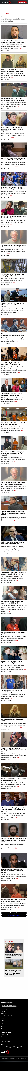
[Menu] (2, 2)
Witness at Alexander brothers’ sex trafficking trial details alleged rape (12, 334)
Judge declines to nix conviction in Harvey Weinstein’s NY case (12, 543)
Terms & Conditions (5, 1034)
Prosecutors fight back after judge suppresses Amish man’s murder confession (12, 453)
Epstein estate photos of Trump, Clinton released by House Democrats (13, 662)
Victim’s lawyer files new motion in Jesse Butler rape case (12, 691)
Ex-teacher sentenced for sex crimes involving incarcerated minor (13, 900)
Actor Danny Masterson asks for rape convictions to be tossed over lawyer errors (13, 840)
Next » (18, 915)
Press (2, 1028)
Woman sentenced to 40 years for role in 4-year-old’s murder (14, 779)
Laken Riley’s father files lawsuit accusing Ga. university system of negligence (12, 129)
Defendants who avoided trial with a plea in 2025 (13, 633)
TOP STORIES (9, 941)
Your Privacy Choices (5, 1041)
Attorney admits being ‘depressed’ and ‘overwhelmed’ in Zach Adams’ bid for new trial (14, 809)
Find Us (2, 1020)
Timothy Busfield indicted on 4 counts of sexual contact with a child (13, 246)
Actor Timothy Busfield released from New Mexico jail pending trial (13, 363)
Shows (2, 1018)
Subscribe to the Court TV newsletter (9, 1005)
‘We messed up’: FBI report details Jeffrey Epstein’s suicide (12, 275)
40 (16, 915)
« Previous (10, 915)
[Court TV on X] (14, 1047)
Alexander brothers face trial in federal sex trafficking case (11, 394)
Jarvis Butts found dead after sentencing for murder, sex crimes (12, 41)
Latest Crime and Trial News (7, 1016)
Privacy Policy (4, 1037)
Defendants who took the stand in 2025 (12, 720)
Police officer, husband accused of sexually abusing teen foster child (12, 70)
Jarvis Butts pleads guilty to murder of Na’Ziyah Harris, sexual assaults (14, 217)
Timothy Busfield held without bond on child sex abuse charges (14, 423)
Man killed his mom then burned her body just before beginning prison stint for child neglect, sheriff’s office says (13, 972)
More (21, 48)
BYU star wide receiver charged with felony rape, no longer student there (13, 188)
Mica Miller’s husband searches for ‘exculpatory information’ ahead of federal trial (13, 956)
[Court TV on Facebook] (7, 1047)
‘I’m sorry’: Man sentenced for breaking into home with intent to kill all (13, 750)
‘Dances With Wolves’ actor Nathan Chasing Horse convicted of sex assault (12, 305)
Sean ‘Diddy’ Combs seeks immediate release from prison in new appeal (13, 573)
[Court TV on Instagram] (10, 1047)
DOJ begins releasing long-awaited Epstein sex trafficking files (12, 602)
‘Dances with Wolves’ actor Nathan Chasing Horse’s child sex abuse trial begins (13, 513)
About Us (3, 1026)
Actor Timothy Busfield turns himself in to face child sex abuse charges (13, 483)
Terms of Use (4, 1039)
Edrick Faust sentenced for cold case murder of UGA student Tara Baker (13, 159)
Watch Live (22, 2)
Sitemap (3, 1011)
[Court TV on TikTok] (21, 1047)
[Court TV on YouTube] (17, 1047)
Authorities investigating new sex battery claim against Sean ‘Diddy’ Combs (12, 871)
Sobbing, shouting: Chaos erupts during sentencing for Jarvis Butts (12, 99)
